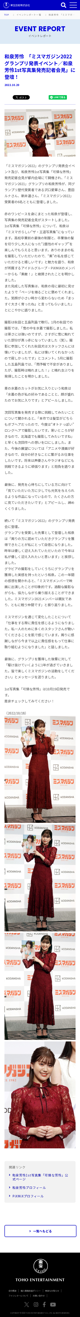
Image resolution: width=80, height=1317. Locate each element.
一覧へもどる (42, 1231)
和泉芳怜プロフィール (29, 1188)
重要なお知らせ (52, 1290)
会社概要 (12, 1290)
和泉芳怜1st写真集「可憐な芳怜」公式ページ (40, 1177)
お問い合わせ (39, 1295)
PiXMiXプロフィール (28, 1196)
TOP (6, 15)
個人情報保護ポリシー (31, 1290)
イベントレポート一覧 (28, 15)
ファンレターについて (18, 1295)
